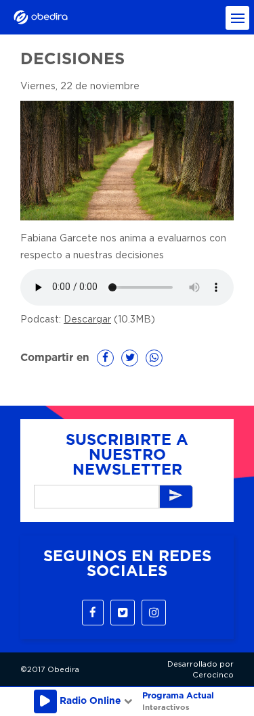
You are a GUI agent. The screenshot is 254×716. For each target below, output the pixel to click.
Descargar (87, 320)
